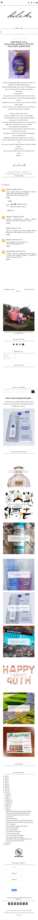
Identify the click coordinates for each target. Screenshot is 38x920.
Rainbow (8, 189)
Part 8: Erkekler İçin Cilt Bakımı (13, 831)
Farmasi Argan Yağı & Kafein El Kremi (15, 841)
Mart (7, 808)
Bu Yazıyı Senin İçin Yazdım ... (13, 833)
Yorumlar (7, 358)
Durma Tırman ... (10, 816)
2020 (6, 784)
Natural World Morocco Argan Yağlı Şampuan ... (18, 641)
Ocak (7, 842)
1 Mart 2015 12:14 (21, 204)
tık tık (11, 89)
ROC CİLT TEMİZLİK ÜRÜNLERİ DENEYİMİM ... (19, 574)
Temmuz (8, 801)
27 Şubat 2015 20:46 (18, 216)
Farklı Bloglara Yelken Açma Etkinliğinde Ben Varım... (19, 839)
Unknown (8, 216)
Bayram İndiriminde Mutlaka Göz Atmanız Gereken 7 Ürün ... (19, 471)
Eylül (7, 798)
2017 (6, 789)
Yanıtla (8, 197)
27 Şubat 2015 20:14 (17, 189)
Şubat (7, 809)
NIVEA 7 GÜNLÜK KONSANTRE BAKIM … (18, 398)
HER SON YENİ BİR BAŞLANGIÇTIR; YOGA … (18, 505)
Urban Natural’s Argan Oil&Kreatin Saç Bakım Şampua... (20, 822)
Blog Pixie (13, 912)
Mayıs (7, 805)
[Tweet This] (18, 176)
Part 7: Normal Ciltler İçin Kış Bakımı (15, 835)
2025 (6, 778)
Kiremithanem (27, 910)
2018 (6, 787)
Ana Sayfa (19, 290)
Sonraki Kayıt (9, 289)
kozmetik (17, 172)
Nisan (7, 806)
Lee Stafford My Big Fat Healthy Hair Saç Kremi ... (18, 815)
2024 (6, 779)
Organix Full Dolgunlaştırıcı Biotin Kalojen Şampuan (18, 811)
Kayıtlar (7, 355)
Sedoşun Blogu (10, 251)
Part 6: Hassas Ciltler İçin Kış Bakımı (15, 837)
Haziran (8, 803)
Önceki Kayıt (29, 289)
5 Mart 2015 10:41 (16, 228)
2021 (6, 782)
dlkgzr (12, 204)
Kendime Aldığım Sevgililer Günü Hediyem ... (17, 826)
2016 (6, 790)
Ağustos (8, 800)
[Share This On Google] (22, 176)
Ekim (7, 797)
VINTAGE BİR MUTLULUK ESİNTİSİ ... (18, 708)
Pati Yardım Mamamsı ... (12, 818)
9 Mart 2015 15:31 (20, 251)
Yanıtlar (10, 201)
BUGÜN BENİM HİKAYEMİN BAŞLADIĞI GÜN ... (19, 675)
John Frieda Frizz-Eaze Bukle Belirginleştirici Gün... (18, 813)
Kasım (7, 795)
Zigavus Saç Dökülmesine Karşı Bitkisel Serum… (18, 741)
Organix (8, 228)
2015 (6, 792)
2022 (6, 781)
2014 (6, 844)
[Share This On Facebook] (15, 176)
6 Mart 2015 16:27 (17, 240)
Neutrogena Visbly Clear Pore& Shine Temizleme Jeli (19, 820)
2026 (6, 776)
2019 (6, 786)
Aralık (7, 794)
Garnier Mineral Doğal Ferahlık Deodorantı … (19, 538)
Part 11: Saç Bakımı (10, 824)
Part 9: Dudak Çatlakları (12, 829)
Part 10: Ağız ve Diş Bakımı (12, 828)
